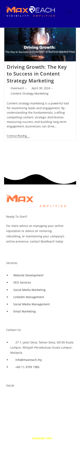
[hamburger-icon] (69, 12)
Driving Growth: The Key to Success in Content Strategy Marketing (37, 73)
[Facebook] (10, 397)
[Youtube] (34, 397)
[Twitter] (22, 397)
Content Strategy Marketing (29, 93)
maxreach (17, 88)
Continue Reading (18, 135)
